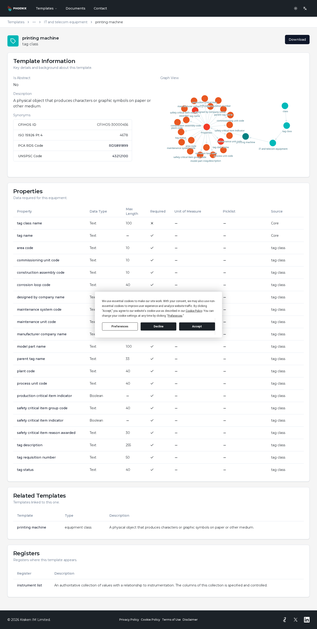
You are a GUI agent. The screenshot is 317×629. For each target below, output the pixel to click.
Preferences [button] (175, 315)
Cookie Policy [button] (194, 310)
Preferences (119, 326)
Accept (197, 326)
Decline (158, 326)
